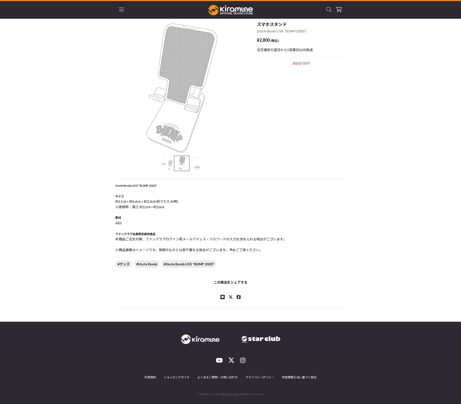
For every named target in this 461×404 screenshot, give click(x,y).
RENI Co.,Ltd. (230, 394)
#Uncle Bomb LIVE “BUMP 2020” (189, 264)
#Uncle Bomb (146, 264)
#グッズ (124, 264)
